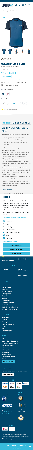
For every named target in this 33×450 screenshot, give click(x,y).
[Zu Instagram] (27, 259)
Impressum (5, 352)
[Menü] (29, 5)
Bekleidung (5, 11)
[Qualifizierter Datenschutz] (21, 418)
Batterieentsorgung (8, 345)
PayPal (8, 235)
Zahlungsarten (6, 294)
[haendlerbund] (22, 411)
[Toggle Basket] (26, 5)
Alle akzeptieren (16, 245)
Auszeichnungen (7, 331)
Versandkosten (19, 80)
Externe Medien (10, 229)
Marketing (9, 227)
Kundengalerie (6, 322)
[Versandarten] (5, 429)
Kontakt (4, 319)
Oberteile (12, 11)
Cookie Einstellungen (8, 356)
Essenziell (9, 221)
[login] (19, 5)
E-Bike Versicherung (8, 302)
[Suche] (16, 5)
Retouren (4, 289)
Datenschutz (6, 350)
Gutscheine (5, 298)
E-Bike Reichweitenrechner (10, 343)
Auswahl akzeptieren (16, 249)
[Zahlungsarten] (5, 383)
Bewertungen (6, 359)
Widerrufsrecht (6, 354)
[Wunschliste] (23, 5)
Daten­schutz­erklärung (11, 217)
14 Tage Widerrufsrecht (11, 85)
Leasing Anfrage (7, 287)
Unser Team (5, 317)
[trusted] (21, 399)
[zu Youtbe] (20, 259)
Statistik (8, 224)
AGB (3, 348)
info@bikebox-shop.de (8, 260)
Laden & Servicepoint (8, 324)
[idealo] (5, 399)
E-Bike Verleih (6, 300)
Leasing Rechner (7, 291)
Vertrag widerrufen (8, 362)
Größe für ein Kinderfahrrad (10, 307)
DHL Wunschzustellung (13, 232)
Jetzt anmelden (8, 375)
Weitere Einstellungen (10, 241)
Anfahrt (6, 269)
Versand (4, 296)
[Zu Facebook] (23, 259)
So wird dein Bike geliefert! (10, 309)
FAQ (3, 339)
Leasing (4, 285)
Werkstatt (5, 305)
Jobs (3, 328)
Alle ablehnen (16, 253)
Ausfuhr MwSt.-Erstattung (10, 341)
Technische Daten (18, 123)
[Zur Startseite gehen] (7, 5)
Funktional (9, 238)
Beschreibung (6, 123)
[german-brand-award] (23, 406)
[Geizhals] (7, 406)
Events (4, 326)
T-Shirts (19, 11)
